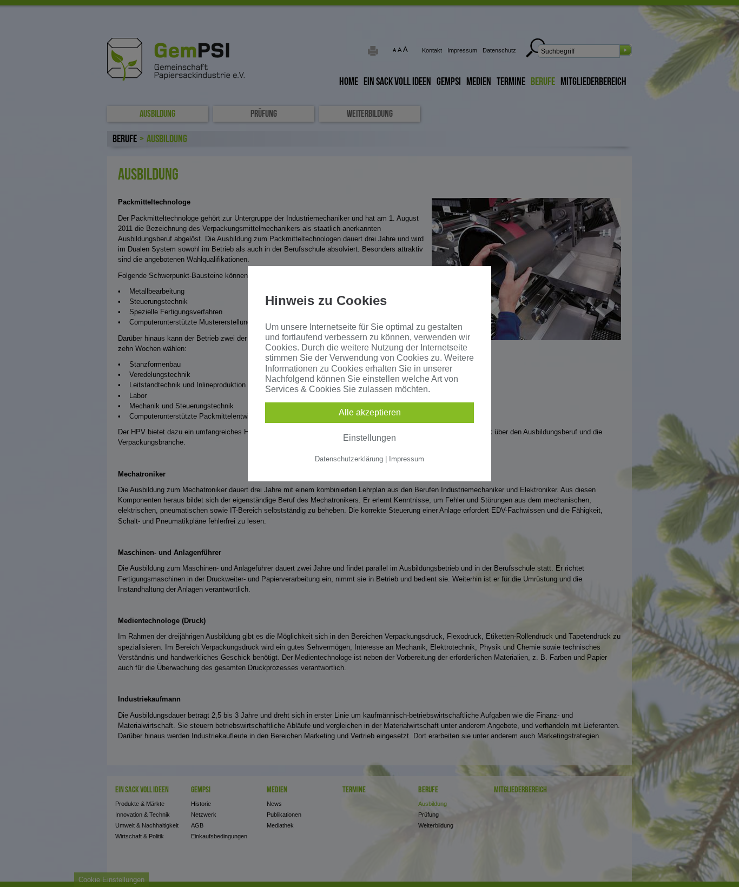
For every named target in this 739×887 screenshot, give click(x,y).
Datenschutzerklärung (349, 459)
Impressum (406, 459)
